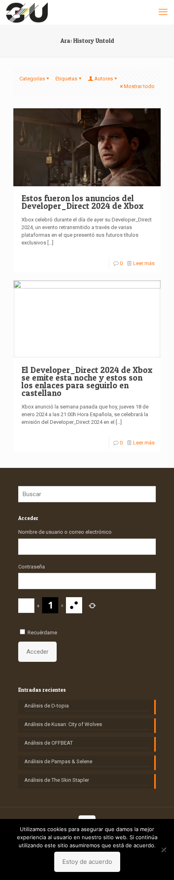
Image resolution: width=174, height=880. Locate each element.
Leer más (144, 263)
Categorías (32, 79)
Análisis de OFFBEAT (48, 743)
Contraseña (31, 567)
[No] (164, 850)
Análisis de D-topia (46, 706)
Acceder (37, 651)
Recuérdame (42, 632)
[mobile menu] (163, 12)
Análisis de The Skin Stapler (56, 780)
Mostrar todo (139, 86)
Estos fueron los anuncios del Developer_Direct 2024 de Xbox (82, 202)
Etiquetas (66, 79)
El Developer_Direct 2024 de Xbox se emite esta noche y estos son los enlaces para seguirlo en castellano (87, 381)
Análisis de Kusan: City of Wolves (63, 724)
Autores (103, 79)
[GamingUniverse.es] (27, 12)
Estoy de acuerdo (87, 861)
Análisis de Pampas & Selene (58, 761)
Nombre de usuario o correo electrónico (65, 532)
